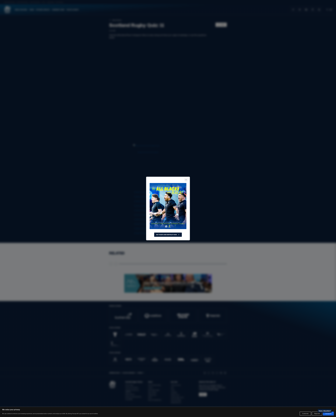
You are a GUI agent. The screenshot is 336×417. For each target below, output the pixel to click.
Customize (305, 413)
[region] (168, 412)
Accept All (328, 413)
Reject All (317, 413)
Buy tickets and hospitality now (166, 234)
